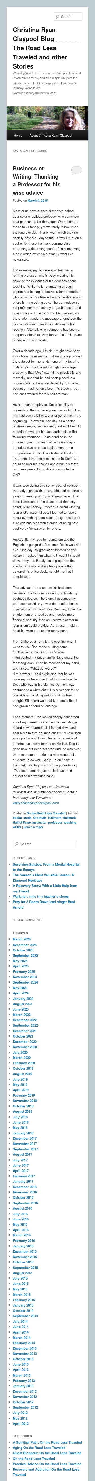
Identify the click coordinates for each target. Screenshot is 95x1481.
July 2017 (20, 1159)
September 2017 (25, 1149)
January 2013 (23, 1385)
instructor (39, 822)
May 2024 (20, 987)
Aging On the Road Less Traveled (39, 1447)
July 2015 (20, 1278)
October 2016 (23, 1197)
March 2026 (22, 939)
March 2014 (22, 1337)
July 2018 (20, 1116)
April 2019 (21, 1089)
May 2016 (20, 1224)
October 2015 (23, 1262)
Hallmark (54, 817)
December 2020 (25, 1041)
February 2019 (24, 1095)
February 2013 (24, 1380)
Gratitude (40, 817)
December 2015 (25, 1251)
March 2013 (22, 1375)
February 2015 (24, 1299)
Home (18, 135)
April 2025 (21, 966)
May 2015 (20, 1289)
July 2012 (20, 1412)
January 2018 (23, 1132)
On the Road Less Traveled (46, 813)
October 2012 (23, 1401)
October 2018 (23, 1105)
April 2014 (21, 1332)
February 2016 (24, 1240)
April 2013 (21, 1369)
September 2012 (25, 1407)
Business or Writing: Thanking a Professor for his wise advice (37, 180)
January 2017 (23, 1181)
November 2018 (25, 1100)
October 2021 (23, 1036)
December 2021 (25, 1030)
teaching (70, 822)
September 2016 (25, 1203)
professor (55, 822)
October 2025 (23, 950)
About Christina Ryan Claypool (51, 135)
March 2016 (22, 1235)
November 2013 (25, 1353)
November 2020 (25, 1046)
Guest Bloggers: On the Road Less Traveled (47, 1452)
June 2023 (21, 1009)
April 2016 (21, 1229)
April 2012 (21, 1423)
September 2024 (25, 982)
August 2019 (22, 1073)
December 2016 (25, 1186)
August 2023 (22, 1003)
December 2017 (25, 1138)
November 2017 (25, 1143)
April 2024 (21, 993)
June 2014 (21, 1326)
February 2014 (24, 1342)
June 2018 (21, 1122)
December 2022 (25, 1019)
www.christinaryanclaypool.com (36, 802)
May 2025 (20, 960)
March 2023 (22, 1014)
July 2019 (20, 1079)
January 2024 (23, 998)
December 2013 (25, 1348)
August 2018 (22, 1111)
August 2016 (22, 1208)
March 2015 (22, 1294)
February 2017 (24, 1176)
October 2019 (23, 1068)
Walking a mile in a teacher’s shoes (41, 896)
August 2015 (22, 1272)
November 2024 (25, 976)
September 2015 (25, 1267)
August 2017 (22, 1154)
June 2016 (21, 1219)
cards (27, 817)
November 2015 (25, 1256)
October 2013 (23, 1358)
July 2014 (20, 1321)
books (17, 817)
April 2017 (21, 1170)
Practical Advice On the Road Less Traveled (47, 1463)
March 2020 (22, 1057)
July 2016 (20, 1213)
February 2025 (24, 971)
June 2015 (21, 1283)
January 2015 (23, 1305)
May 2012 (20, 1418)
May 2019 (20, 1084)
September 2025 (25, 955)
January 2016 (23, 1246)
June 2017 (21, 1165)
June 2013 (21, 1364)
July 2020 (20, 1052)
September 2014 (25, 1315)
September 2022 (25, 1025)
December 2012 (25, 1391)
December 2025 (25, 944)
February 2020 (24, 1062)
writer (17, 827)
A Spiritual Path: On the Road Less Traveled (47, 1442)
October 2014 (23, 1310)
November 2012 (25, 1396)
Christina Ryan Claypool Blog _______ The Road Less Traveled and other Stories (46, 47)
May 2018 (20, 1127)
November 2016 (25, 1192)
